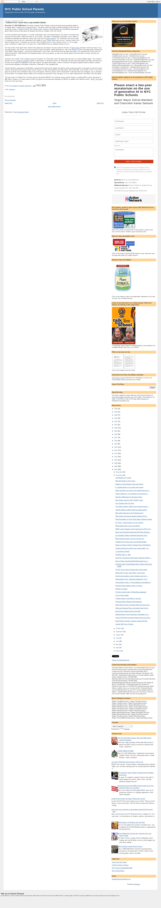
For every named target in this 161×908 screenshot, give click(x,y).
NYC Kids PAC (134, 188)
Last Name (119, 126)
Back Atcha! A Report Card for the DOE (127, 611)
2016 (116, 441)
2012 (116, 453)
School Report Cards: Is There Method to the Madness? (133, 582)
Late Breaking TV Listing (123, 478)
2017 (116, 437)
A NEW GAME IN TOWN (126, 751)
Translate (127, 729)
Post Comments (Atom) (21, 112)
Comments (119, 148)
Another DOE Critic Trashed (124, 624)
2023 (116, 418)
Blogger (137, 884)
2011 (116, 457)
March (118, 651)
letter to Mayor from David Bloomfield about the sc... (132, 561)
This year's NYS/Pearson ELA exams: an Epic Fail (127, 762)
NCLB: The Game (96, 79)
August (118, 635)
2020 (116, 428)
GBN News (12, 89)
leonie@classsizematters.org (121, 879)
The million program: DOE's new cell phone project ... (132, 506)
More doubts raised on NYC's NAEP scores (129, 500)
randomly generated (23, 60)
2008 (116, 466)
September (119, 631)
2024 (116, 415)
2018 (116, 434)
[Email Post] (34, 85)
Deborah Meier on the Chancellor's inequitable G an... (132, 614)
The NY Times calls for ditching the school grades (131, 570)
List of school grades (122, 595)
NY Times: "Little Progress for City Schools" (129, 522)
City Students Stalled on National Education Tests (131, 535)
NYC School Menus (118, 871)
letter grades (76, 48)
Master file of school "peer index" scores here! (130, 573)
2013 (116, 450)
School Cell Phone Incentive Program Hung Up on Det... (133, 618)
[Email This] (36, 85)
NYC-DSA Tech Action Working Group (126, 191)
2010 (116, 460)
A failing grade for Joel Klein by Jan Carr (128, 598)
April (117, 647)
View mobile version (54, 106)
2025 (116, 412)
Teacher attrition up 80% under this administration (131, 510)
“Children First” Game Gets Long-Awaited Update (130, 542)
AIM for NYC (143, 191)
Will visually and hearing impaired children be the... (131, 516)
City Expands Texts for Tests (124, 503)
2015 (116, 444)
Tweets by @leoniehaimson (120, 660)
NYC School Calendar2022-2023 (122, 868)
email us (144, 399)
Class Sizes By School (119, 862)
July (117, 638)
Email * (118, 133)
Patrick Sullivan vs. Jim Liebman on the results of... (131, 494)
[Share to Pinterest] (45, 85)
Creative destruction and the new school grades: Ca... (132, 548)
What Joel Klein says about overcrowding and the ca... (132, 490)
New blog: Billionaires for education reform (128, 497)
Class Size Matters (131, 182)
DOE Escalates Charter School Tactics (130, 846)
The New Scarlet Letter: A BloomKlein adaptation (130, 592)
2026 (116, 408)
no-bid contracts (51, 38)
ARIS (89, 59)
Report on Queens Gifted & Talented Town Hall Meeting (132, 545)
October (118, 628)
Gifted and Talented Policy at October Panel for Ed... (132, 608)
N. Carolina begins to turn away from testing (129, 487)
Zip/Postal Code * (122, 140)
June (117, 641)
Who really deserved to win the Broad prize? (129, 513)
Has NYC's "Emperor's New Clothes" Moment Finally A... (133, 558)
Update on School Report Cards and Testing (129, 484)
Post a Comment (10, 100)
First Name (119, 120)
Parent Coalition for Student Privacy (140, 185)
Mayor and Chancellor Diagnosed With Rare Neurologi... (133, 532)
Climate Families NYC (121, 188)
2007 (116, 469)
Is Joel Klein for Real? (122, 551)
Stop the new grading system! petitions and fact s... (131, 576)
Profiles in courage (121, 589)
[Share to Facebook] (43, 85)
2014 (116, 447)
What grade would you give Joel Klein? (127, 526)
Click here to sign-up (118, 378)
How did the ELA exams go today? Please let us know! (127, 798)
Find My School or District (120, 865)
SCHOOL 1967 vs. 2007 (123, 554)
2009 (116, 463)
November (119, 475)
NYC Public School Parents (24, 9)
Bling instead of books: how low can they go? (129, 538)
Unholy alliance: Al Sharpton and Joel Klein (131, 822)
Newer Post (8, 103)
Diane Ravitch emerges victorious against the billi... (131, 621)
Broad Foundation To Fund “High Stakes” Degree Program (133, 519)
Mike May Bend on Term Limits (125, 481)
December (119, 472)
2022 (116, 421)
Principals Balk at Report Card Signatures (128, 602)
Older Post (100, 103)
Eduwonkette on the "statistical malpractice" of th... (131, 579)
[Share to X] (41, 85)
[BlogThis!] (39, 85)
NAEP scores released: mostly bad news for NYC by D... (133, 529)
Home (54, 103)
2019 (116, 431)
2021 (116, 425)
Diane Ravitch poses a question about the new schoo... (132, 605)
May (117, 644)
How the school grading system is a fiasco (128, 586)
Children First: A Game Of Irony (27, 27)
